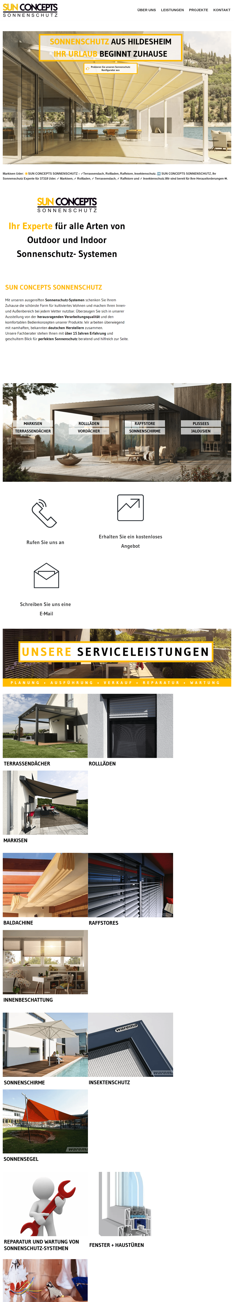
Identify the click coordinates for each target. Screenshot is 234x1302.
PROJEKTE (198, 10)
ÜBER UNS (146, 10)
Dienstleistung (62, 374)
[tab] (24, 375)
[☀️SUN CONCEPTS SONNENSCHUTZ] (30, 10)
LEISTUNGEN (172, 10)
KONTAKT (222, 10)
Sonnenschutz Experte (24, 374)
